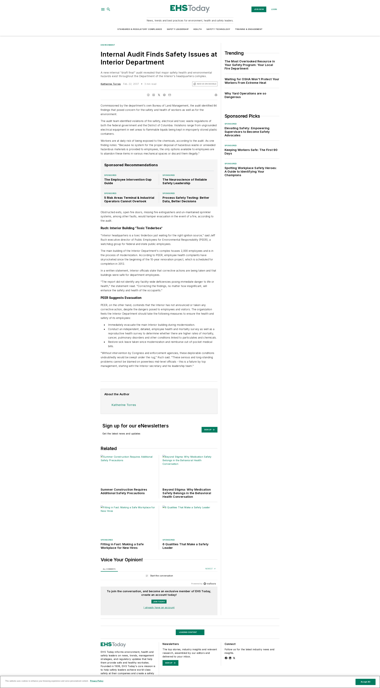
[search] (108, 9)
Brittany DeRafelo (111, 674)
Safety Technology (218, 29)
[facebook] (148, 94)
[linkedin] (153, 94)
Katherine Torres (111, 83)
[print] (215, 94)
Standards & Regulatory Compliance (139, 29)
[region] (159, 576)
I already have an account (159, 607)
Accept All (365, 682)
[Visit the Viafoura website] (209, 583)
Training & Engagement (249, 29)
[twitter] (158, 94)
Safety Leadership (178, 29)
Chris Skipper (131, 674)
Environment (108, 45)
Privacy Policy (96, 681)
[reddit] (164, 94)
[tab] (109, 569)
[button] (103, 9)
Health (197, 29)
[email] (169, 94)
